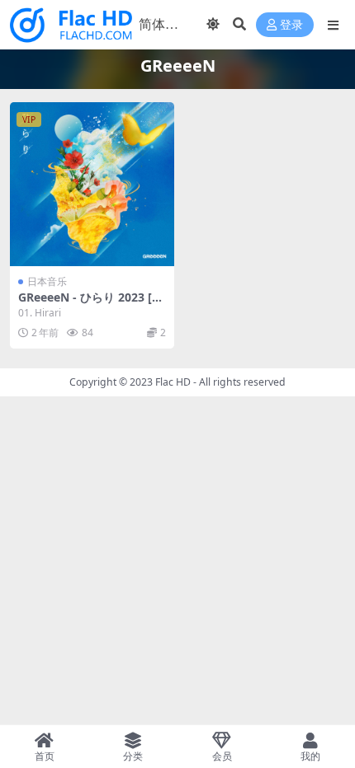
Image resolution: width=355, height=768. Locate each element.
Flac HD (173, 382)
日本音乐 (47, 281)
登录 (291, 25)
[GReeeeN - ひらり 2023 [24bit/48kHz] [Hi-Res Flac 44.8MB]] (92, 184)
